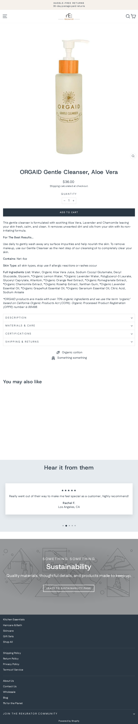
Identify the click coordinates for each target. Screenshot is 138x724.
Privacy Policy (11, 664)
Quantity (69, 194)
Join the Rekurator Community (30, 714)
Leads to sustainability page (69, 588)
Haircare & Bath (12, 625)
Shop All (8, 642)
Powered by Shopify (69, 721)
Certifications (18, 334)
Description (16, 318)
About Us (8, 681)
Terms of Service (13, 670)
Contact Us (9, 686)
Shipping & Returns (22, 342)
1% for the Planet (13, 703)
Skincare (8, 631)
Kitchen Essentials (13, 619)
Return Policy (11, 659)
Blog (5, 698)
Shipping (55, 186)
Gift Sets (8, 636)
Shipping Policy (12, 653)
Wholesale (9, 692)
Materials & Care (20, 325)
